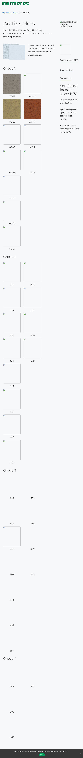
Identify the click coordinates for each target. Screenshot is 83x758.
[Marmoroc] (16, 3)
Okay (42, 755)
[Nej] (80, 753)
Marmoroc (6, 13)
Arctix (15, 13)
